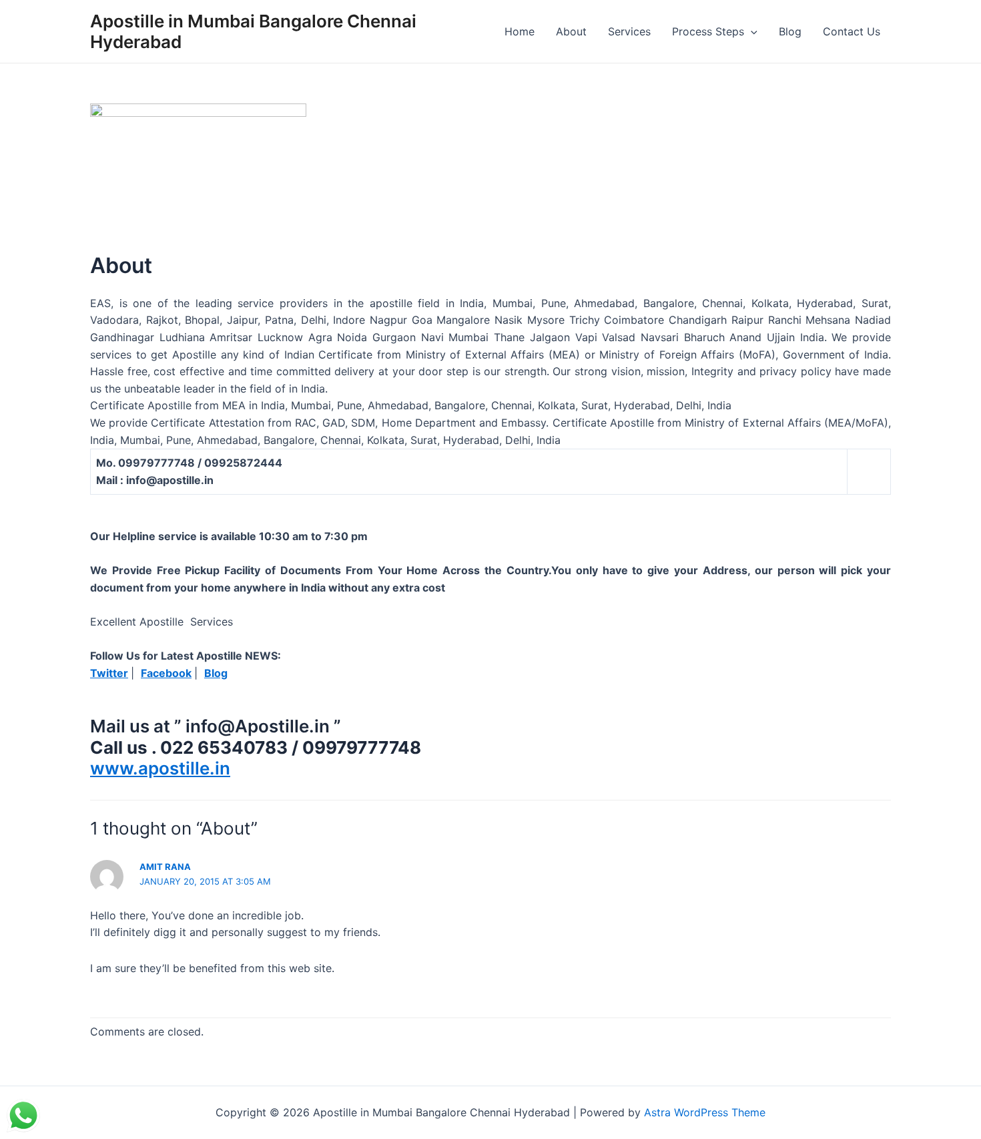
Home (520, 31)
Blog (790, 31)
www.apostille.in (160, 768)
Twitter (109, 673)
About (571, 31)
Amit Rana (165, 866)
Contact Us (851, 31)
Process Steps (708, 31)
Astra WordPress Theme (704, 1112)
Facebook (166, 673)
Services (629, 31)
